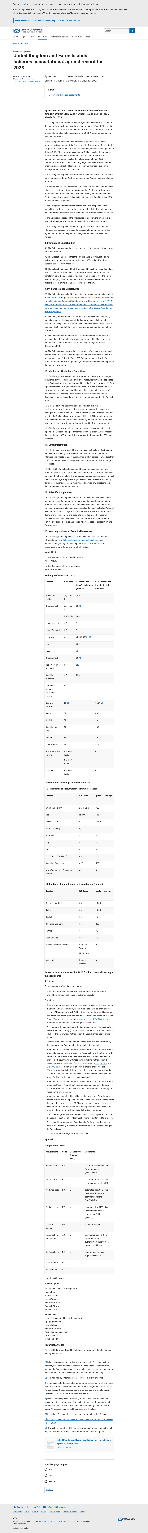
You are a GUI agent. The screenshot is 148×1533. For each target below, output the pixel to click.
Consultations (77, 37)
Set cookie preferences (69, 20)
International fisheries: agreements (64, 95)
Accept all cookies (22, 21)
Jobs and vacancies (70, 1512)
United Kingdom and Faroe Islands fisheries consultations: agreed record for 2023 (84, 1442)
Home (15, 43)
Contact (35, 1512)
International (22, 81)
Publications (42, 37)
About (15, 37)
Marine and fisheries (33, 81)
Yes (50, 1469)
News (32, 37)
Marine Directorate (27, 79)
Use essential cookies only (44, 21)
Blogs (88, 37)
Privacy (82, 1512)
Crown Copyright (54, 1512)
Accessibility (17, 1512)
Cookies (43, 1512)
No (50, 1475)
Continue (49, 1490)
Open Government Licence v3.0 (50, 1521)
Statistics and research (59, 37)
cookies (24, 4)
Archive (26, 1512)
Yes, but (52, 1481)
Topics (23, 37)
